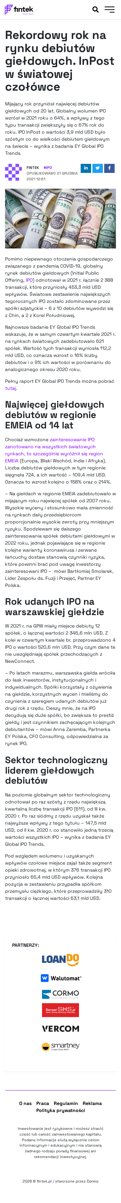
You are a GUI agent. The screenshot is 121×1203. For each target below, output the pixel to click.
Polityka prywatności (60, 1110)
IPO (29, 280)
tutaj (10, 388)
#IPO (48, 167)
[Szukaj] (95, 10)
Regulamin (66, 1103)
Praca (42, 1103)
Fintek (33, 167)
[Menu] (108, 10)
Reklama (92, 1103)
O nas (25, 1103)
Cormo (92, 1181)
